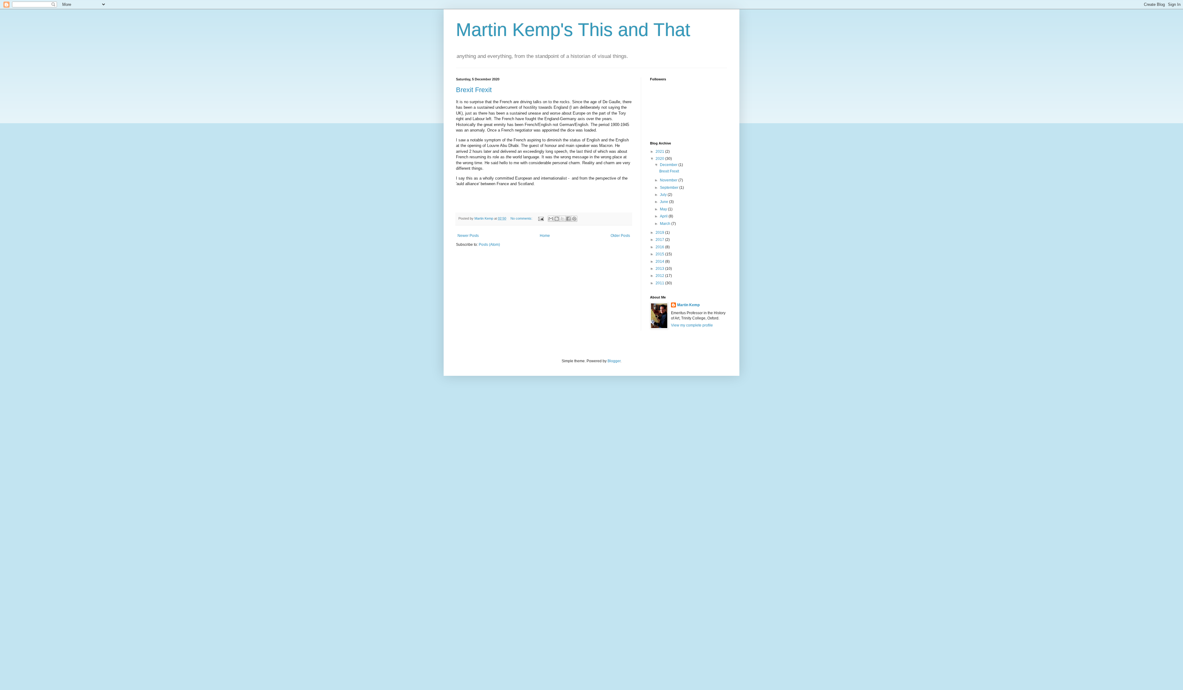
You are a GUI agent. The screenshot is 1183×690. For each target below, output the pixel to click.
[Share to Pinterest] (574, 219)
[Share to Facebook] (568, 219)
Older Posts (620, 235)
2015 (660, 254)
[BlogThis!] (557, 219)
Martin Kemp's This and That (573, 29)
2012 (660, 276)
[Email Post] (541, 218)
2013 (660, 268)
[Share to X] (562, 219)
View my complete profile (692, 325)
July (664, 195)
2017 (660, 239)
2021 (660, 151)
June (664, 202)
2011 (660, 283)
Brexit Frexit (474, 90)
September (669, 187)
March (665, 223)
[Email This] (551, 219)
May (664, 209)
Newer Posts (468, 235)
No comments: (521, 218)
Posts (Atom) (489, 244)
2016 (660, 247)
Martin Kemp (688, 305)
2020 (660, 158)
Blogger (614, 361)
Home (545, 235)
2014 (660, 261)
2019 (660, 232)
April (664, 216)
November (669, 180)
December (669, 165)
